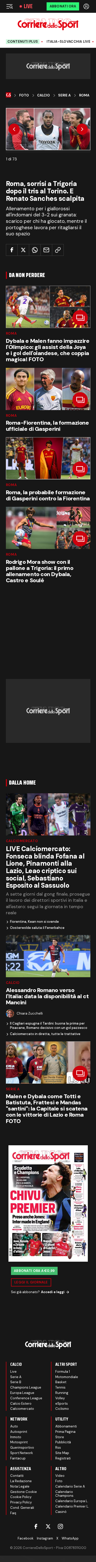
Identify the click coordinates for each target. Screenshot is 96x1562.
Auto (14, 1426)
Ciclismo (62, 1408)
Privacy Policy (21, 1502)
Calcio (43, 95)
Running (61, 1393)
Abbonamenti (66, 1426)
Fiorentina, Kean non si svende (34, 922)
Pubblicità (63, 1442)
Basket (60, 1382)
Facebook (26, 1538)
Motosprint (19, 1442)
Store (59, 1437)
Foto (24, 95)
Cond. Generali (22, 1507)
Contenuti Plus (22, 41)
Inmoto (15, 1437)
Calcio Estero (20, 1403)
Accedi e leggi (53, 1292)
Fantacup (18, 1458)
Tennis (60, 1387)
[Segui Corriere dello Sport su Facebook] (36, 1526)
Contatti (17, 1475)
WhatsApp (70, 1538)
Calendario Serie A (70, 1486)
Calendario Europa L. (71, 1501)
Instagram (45, 1538)
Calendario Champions (64, 1494)
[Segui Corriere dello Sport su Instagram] (60, 1526)
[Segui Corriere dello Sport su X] (48, 1526)
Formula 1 (62, 1371)
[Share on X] (23, 250)
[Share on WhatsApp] (34, 250)
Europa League (22, 1393)
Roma (84, 95)
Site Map (62, 1453)
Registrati (63, 1458)
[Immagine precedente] (14, 129)
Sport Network (21, 1453)
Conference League (26, 1398)
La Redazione (21, 1481)
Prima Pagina (65, 1431)
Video (60, 1475)
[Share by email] (46, 250)
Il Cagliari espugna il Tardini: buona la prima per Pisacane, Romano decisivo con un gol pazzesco (48, 1025)
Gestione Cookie (23, 1492)
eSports (61, 1403)
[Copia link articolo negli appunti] (57, 250)
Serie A (64, 95)
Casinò (61, 1512)
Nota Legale (19, 1486)
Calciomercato (22, 841)
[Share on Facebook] (11, 250)
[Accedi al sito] (86, 6)
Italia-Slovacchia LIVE (68, 42)
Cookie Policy (20, 1497)
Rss (58, 1447)
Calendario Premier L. (72, 1506)
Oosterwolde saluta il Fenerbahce (37, 928)
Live (28, 6)
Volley (60, 1398)
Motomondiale (66, 1377)
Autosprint (18, 1431)
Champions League (25, 1387)
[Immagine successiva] (82, 129)
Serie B (15, 1382)
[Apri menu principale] (9, 6)
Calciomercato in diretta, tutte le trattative (45, 1034)
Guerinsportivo (22, 1447)
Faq (13, 1513)
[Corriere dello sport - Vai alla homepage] (48, 24)
